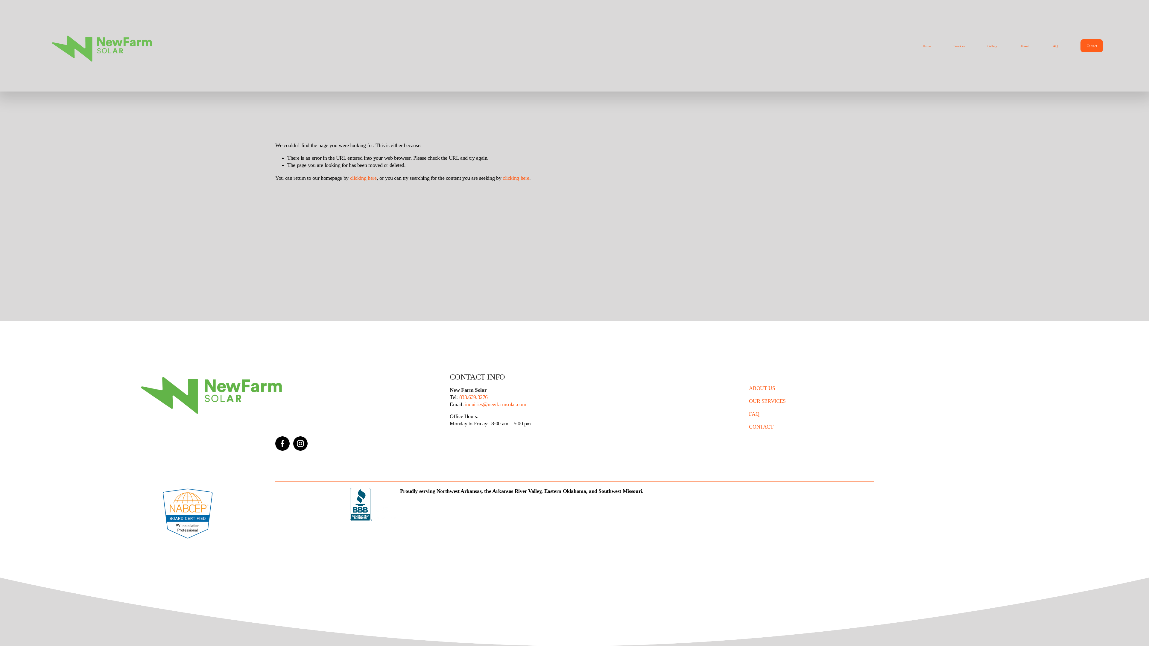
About (1024, 46)
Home (927, 46)
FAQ (1054, 46)
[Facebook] (282, 443)
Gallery (992, 46)
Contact (1092, 46)
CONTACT (761, 427)
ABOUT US (762, 388)
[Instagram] (300, 443)
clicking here (363, 178)
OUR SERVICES (767, 401)
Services (959, 46)
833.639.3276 (473, 397)
